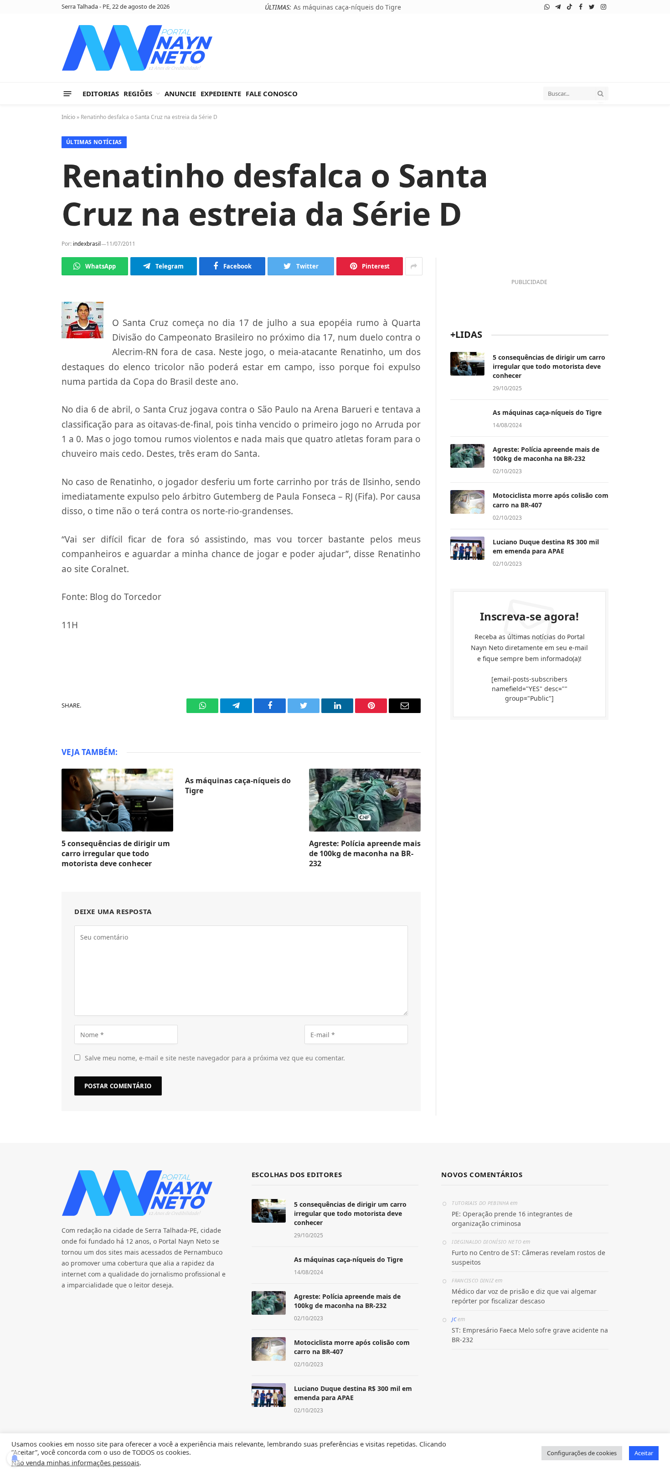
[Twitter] (30, 377)
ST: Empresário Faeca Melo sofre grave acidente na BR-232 (530, 1335)
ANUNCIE (180, 93)
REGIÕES (138, 93)
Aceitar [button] (643, 1453)
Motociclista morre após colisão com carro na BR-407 (550, 500)
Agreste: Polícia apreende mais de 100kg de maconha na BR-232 (365, 853)
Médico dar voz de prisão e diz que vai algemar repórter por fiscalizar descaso (524, 1296)
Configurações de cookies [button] (582, 1453)
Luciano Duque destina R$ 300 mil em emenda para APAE (546, 546)
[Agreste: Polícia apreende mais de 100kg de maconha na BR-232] (365, 800)
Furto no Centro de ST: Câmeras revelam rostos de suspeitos (528, 1257)
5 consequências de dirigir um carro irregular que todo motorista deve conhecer (116, 853)
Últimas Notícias (94, 142)
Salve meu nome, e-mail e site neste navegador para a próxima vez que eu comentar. (215, 1058)
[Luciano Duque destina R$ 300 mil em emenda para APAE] (467, 548)
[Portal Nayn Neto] (137, 48)
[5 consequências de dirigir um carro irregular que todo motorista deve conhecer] (117, 800)
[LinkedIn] (30, 399)
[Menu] (68, 93)
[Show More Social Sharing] (414, 266)
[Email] (30, 442)
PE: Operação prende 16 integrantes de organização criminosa (512, 1218)
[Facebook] (30, 356)
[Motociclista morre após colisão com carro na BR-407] (467, 502)
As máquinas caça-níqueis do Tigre (347, 7)
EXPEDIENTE (221, 93)
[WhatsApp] (30, 313)
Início (68, 117)
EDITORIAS (100, 93)
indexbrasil (87, 244)
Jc (454, 1319)
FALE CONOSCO (272, 93)
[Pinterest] (30, 420)
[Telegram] (30, 335)
